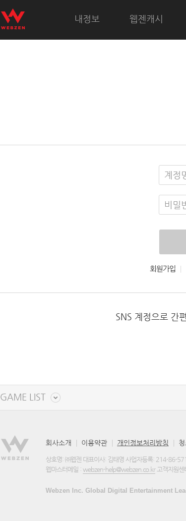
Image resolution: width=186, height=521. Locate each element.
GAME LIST (23, 397)
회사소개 (58, 443)
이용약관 (94, 443)
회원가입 (163, 269)
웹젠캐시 (146, 18)
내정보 (87, 18)
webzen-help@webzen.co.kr (119, 469)
